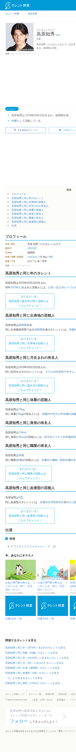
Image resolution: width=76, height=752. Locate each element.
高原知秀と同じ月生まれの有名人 (30, 205)
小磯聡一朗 (56, 459)
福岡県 (23, 324)
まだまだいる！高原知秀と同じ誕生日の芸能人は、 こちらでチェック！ (30, 385)
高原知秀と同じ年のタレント (27, 198)
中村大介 (55, 413)
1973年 (15, 287)
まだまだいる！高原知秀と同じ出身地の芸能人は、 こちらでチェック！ (30, 343)
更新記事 (62, 694)
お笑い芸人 (54, 287)
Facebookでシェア (27, 130)
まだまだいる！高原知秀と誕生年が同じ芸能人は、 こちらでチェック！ (30, 301)
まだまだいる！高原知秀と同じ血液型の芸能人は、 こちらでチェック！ (30, 516)
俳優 (38, 39)
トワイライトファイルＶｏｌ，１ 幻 (33, 546)
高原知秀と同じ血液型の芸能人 (28, 221)
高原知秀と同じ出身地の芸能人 (28, 202)
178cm (23, 432)
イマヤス (57, 436)
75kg (21, 409)
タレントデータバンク (21, 54)
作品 (73, 694)
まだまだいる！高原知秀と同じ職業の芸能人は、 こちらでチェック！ (28, 473)
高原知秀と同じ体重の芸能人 (27, 209)
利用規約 (61, 700)
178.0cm (32, 256)
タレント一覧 (35, 694)
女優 (42, 502)
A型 (51, 256)
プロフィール (18, 194)
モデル (49, 371)
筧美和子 (61, 371)
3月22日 (32, 248)
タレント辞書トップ (14, 694)
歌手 (46, 436)
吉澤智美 (53, 502)
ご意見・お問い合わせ (42, 700)
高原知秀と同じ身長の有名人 (27, 213)
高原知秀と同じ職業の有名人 (27, 217)
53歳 (57, 35)
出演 (13, 225)
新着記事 (50, 694)
